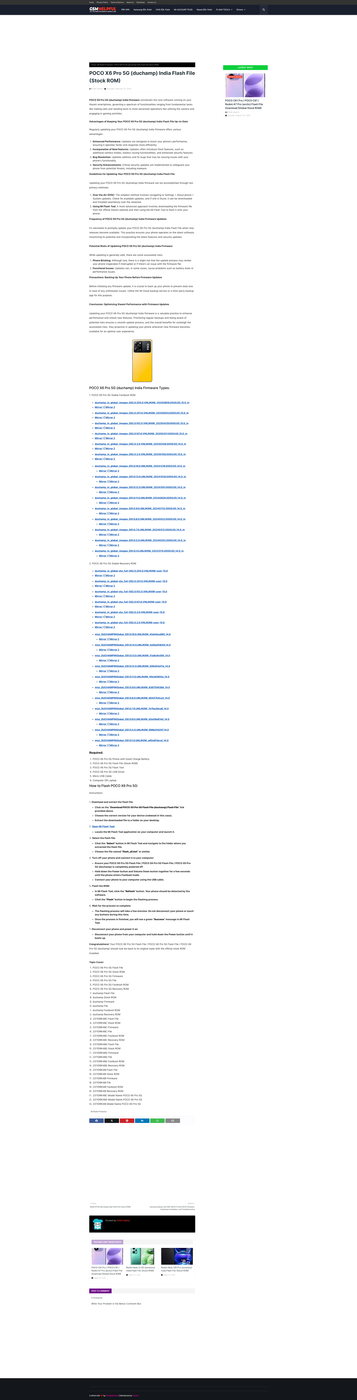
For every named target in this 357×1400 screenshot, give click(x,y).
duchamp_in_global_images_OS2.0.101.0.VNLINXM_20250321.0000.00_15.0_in (141, 433)
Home (91, 2)
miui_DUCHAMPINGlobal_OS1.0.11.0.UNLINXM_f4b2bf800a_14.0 (132, 676)
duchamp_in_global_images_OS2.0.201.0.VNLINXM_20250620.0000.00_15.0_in (142, 413)
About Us (130, 2)
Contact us (152, 2)
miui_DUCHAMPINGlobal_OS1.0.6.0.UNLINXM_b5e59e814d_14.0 (132, 719)
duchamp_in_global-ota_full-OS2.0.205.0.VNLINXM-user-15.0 (131, 570)
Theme (135, 1395)
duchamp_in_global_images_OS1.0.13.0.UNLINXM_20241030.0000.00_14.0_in (140, 476)
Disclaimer (141, 2)
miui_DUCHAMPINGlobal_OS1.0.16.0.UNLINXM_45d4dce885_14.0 (133, 634)
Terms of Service (117, 2)
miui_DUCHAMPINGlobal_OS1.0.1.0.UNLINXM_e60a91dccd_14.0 (132, 740)
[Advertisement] (178, 37)
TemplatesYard (112, 1395)
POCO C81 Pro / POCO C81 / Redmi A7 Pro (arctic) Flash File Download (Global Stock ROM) (106, 1270)
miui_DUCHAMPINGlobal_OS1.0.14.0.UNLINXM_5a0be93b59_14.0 (133, 645)
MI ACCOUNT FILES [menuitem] (183, 9)
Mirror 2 (110, 407)
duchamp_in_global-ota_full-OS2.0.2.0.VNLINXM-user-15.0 (130, 622)
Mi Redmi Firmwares (105, 65)
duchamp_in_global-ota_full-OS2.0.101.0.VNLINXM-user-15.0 (131, 601)
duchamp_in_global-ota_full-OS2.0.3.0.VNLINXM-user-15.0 (130, 612)
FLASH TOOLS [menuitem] (223, 9)
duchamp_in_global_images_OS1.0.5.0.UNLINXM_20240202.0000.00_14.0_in (140, 540)
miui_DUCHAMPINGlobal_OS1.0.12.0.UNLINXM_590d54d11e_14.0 (132, 666)
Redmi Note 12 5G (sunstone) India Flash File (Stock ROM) (140, 1269)
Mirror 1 (99, 407)
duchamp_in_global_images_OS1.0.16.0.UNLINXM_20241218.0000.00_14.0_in (140, 466)
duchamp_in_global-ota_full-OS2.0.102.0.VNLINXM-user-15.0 (131, 591)
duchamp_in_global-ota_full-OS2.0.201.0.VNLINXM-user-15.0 (131, 581)
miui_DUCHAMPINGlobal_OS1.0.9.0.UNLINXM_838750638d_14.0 (132, 687)
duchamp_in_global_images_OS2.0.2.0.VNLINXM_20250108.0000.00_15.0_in (140, 454)
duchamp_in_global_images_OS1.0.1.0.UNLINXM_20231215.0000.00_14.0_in (139, 551)
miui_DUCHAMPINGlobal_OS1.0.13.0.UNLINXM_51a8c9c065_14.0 (132, 655)
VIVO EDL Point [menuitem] (163, 9)
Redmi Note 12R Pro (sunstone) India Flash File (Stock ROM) (176, 1269)
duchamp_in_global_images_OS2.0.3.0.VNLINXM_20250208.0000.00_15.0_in (140, 444)
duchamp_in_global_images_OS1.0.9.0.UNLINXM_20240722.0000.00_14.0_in (140, 508)
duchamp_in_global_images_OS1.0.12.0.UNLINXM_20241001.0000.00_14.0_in (140, 487)
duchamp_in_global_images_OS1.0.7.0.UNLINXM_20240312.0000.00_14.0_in (140, 529)
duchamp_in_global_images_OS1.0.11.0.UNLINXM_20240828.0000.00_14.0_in (140, 497)
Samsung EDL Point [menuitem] (143, 9)
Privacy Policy (102, 2)
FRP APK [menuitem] (125, 9)
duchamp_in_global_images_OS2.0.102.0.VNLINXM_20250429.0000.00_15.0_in (142, 423)
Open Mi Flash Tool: (103, 826)
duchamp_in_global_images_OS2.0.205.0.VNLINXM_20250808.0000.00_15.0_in (142, 402)
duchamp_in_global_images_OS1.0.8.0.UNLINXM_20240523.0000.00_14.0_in (140, 519)
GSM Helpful (97, 89)
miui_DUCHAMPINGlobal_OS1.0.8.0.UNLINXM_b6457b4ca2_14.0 (132, 698)
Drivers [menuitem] (240, 9)
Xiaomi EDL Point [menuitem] (204, 9)
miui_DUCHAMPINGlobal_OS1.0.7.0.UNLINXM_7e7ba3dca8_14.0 (132, 708)
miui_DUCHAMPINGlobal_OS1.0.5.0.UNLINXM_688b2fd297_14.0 (132, 729)
